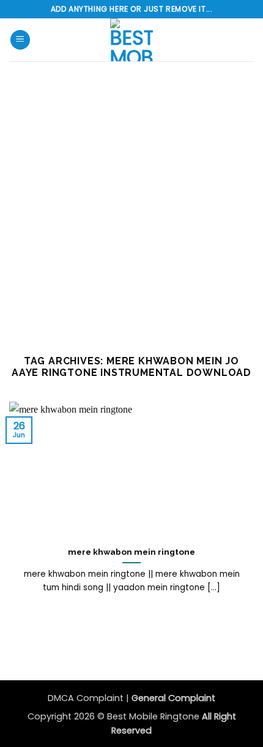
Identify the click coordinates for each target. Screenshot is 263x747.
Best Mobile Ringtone (154, 716)
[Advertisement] (131, 199)
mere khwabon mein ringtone (131, 552)
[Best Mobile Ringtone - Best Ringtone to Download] (131, 39)
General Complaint (173, 698)
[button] (20, 40)
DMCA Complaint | (90, 698)
